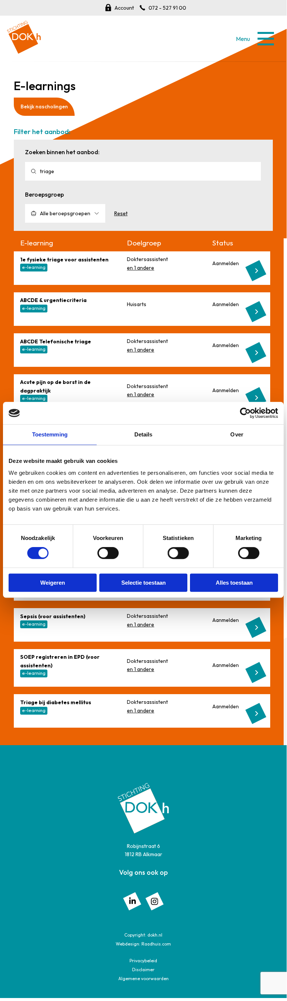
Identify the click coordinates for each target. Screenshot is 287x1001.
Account (124, 7)
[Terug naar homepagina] (24, 34)
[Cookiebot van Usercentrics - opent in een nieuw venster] (245, 413)
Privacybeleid (143, 960)
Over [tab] (236, 434)
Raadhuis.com (156, 944)
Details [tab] (143, 434)
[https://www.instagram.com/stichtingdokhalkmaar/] (154, 900)
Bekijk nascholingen (44, 106)
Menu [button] (265, 38)
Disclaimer (143, 969)
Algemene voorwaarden (143, 978)
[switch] (108, 553)
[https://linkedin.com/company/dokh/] (132, 900)
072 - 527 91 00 (167, 7)
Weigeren (52, 582)
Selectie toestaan (143, 582)
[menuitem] (132, 901)
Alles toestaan (234, 582)
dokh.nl (154, 935)
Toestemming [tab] (50, 434)
